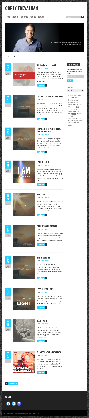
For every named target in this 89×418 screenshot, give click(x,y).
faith (74, 104)
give (71, 106)
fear (69, 107)
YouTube (33, 17)
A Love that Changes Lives (49, 352)
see (73, 122)
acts (68, 95)
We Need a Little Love (46, 64)
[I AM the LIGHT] (24, 162)
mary (78, 115)
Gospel (69, 109)
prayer (76, 120)
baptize (79, 95)
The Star (41, 194)
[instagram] (19, 403)
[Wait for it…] (24, 320)
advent (71, 95)
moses (73, 118)
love (71, 116)
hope (74, 111)
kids (80, 113)
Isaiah (78, 111)
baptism (75, 95)
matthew (69, 118)
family (79, 104)
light (68, 115)
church (76, 100)
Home (8, 17)
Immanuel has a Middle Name (50, 96)
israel (69, 113)
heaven (75, 109)
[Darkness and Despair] (24, 226)
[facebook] (8, 403)
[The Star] (24, 194)
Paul (77, 118)
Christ (76, 97)
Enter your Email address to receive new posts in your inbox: (75, 71)
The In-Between (43, 257)
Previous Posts (13, 384)
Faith (43, 68)
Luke (75, 116)
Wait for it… (42, 320)
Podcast (41, 17)
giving (74, 106)
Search (82, 17)
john (77, 113)
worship (76, 123)
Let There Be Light (45, 289)
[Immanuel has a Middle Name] (24, 96)
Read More (41, 85)
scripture (69, 122)
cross (73, 102)
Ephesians (70, 104)
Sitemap (80, 412)
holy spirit (70, 111)
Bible (72, 98)
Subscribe (24, 17)
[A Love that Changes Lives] (24, 352)
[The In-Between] (24, 257)
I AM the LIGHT (43, 161)
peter (69, 120)
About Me (16, 17)
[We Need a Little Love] (24, 64)
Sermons (47, 68)
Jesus (73, 113)
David (77, 102)
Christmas (70, 100)
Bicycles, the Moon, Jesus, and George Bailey (49, 130)
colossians (70, 102)
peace (80, 118)
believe (69, 97)
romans (80, 120)
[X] (14, 403)
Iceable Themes (36, 413)
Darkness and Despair (47, 226)
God (77, 107)
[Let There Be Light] (24, 289)
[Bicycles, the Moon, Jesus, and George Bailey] (24, 129)
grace (72, 109)
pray (72, 120)
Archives (70, 88)
